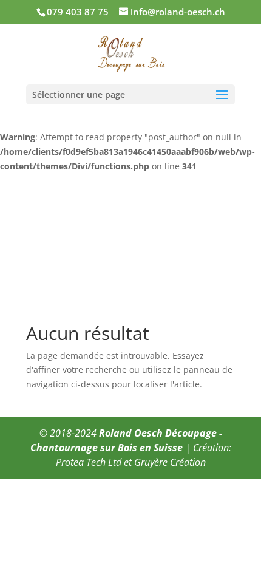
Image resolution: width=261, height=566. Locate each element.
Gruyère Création (170, 462)
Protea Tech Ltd (88, 462)
